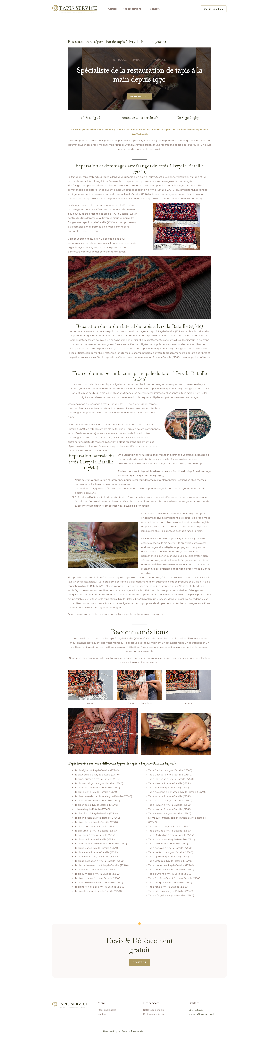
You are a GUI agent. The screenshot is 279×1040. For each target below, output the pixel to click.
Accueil (112, 8)
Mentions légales (107, 1009)
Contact (155, 8)
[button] (214, 9)
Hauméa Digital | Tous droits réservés (123, 1031)
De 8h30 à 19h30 (188, 117)
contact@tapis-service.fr (139, 117)
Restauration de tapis (154, 1014)
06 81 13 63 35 (90, 117)
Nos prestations (131, 8)
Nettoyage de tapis (153, 1009)
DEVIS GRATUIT (139, 96)
